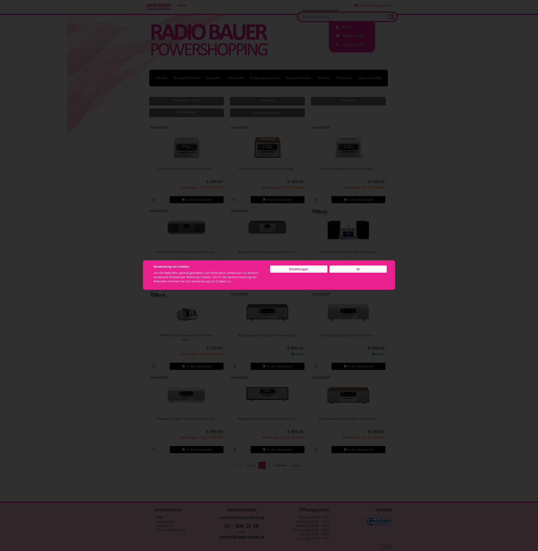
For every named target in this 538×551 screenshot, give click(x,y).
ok (358, 269)
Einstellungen (298, 269)
